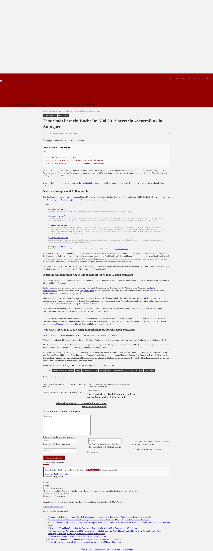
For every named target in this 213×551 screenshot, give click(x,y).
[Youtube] (8, 75)
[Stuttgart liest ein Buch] (58, 209)
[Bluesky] (19, 75)
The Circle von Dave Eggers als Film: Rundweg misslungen (64, 392)
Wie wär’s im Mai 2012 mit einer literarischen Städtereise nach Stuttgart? (76, 163)
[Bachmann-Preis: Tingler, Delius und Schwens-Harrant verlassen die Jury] (109, 534)
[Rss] (26, 75)
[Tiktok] (12, 75)
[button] (210, 104)
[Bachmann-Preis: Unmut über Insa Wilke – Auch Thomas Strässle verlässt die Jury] (67, 517)
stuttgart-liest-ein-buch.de (82, 183)
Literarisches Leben (63, 115)
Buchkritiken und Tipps (55, 111)
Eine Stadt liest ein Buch (59, 370)
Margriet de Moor (87, 370)
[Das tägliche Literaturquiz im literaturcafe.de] (67, 539)
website (152, 370)
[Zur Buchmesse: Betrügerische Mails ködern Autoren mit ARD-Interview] (63, 528)
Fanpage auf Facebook (141, 321)
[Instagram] (5, 75)
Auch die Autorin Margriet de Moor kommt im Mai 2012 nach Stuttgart (76, 160)
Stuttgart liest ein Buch (119, 370)
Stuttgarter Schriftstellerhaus (134, 370)
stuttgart (109, 370)
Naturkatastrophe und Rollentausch (62, 157)
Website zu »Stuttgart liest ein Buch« (58, 321)
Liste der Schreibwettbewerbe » (57, 474)
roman (95, 370)
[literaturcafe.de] (16, 90)
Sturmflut (102, 370)
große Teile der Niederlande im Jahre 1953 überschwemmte (121, 253)
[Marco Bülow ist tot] (76, 542)
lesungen (78, 370)
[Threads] (15, 75)
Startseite (45, 111)
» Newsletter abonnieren (53, 507)
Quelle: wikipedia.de (121, 249)
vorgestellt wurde (87, 291)
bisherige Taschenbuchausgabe (62, 200)
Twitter (146, 370)
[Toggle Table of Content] (45, 152)
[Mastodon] (22, 75)
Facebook (70, 370)
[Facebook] (1, 75)
